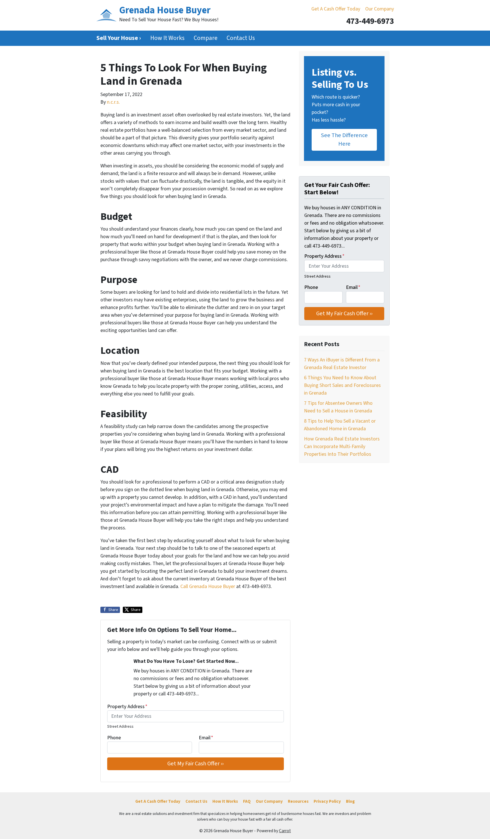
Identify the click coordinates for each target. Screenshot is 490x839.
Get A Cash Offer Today (335, 8)
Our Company (379, 8)
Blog (350, 801)
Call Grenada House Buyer (208, 586)
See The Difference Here (344, 139)
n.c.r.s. (113, 102)
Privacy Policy (327, 801)
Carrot (285, 831)
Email (206, 737)
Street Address (120, 726)
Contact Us (241, 38)
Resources (298, 801)
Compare (205, 38)
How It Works (167, 38)
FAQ (247, 801)
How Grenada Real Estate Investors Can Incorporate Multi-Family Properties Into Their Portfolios (342, 446)
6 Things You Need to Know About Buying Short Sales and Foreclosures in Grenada (342, 385)
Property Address (127, 706)
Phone (114, 737)
